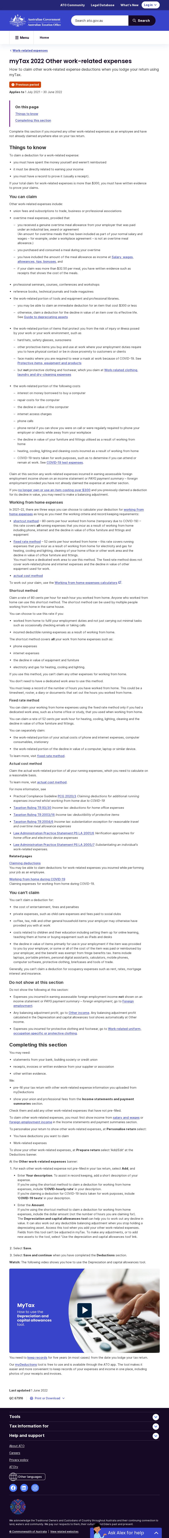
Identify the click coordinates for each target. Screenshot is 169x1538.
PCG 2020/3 (67, 796)
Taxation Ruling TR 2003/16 (34, 815)
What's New (129, 5)
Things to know (26, 114)
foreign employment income (30, 1122)
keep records (37, 1357)
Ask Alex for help (126, 1533)
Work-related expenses (30, 50)
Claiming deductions (25, 863)
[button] (47, 1398)
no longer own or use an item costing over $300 (54, 490)
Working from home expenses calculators (88, 583)
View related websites (64, 1531)
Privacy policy (18, 1460)
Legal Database (102, 5)
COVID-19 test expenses (65, 462)
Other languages (30, 1476)
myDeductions (26, 1364)
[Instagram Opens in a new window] (35, 1488)
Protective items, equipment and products (49, 363)
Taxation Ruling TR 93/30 (32, 808)
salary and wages (126, 1117)
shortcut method (26, 521)
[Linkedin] (24, 1488)
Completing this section (33, 120)
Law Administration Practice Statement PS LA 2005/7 (54, 845)
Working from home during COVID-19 (37, 879)
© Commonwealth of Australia (28, 1531)
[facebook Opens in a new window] (13, 1488)
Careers (14, 1453)
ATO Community (72, 5)
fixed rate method (27, 541)
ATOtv (13, 1467)
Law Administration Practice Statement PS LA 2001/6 (53, 833)
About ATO (17, 1446)
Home (44, 37)
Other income (79, 1013)
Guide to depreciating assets (46, 317)
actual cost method (28, 576)
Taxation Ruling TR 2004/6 (33, 822)
